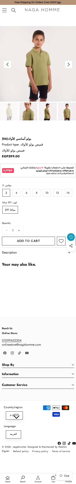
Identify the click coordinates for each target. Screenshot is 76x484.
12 (57, 193)
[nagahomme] (42, 10)
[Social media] (71, 246)
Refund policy (21, 451)
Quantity (6, 223)
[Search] (13, 10)
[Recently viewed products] (71, 237)
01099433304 (11, 340)
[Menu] (4, 10)
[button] (71, 255)
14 (68, 193)
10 (47, 193)
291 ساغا (10, 210)
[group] (9, 111)
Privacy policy (40, 451)
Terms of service (61, 451)
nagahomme (19, 447)
